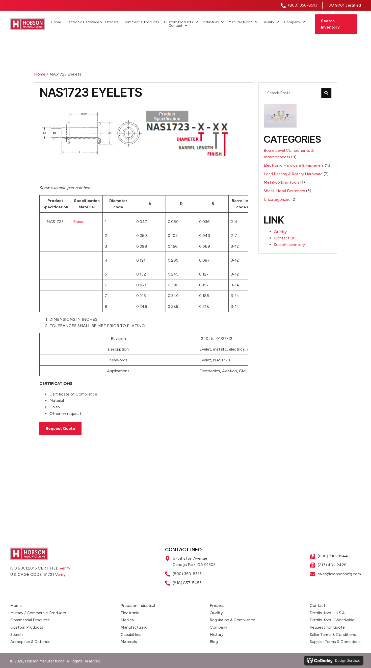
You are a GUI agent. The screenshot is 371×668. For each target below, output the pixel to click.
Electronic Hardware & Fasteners (294, 165)
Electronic (130, 612)
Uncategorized (277, 199)
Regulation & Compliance (232, 619)
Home (39, 74)
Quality (280, 231)
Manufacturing (134, 627)
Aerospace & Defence (30, 641)
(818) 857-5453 (187, 582)
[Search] (326, 93)
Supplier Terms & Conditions (335, 641)
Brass (78, 221)
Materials (129, 641)
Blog (214, 641)
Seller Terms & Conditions (333, 634)
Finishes (217, 605)
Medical (128, 619)
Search (16, 634)
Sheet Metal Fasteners (284, 190)
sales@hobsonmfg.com (339, 574)
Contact (317, 605)
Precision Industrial (138, 605)
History (216, 634)
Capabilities (131, 634)
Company (218, 627)
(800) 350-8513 (302, 5)
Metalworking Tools (281, 182)
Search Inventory (289, 244)
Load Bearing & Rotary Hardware (293, 173)
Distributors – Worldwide (332, 619)
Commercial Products (30, 619)
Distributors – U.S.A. (328, 612)
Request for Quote (327, 627)
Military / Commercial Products (38, 612)
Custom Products (26, 627)
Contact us (284, 238)
